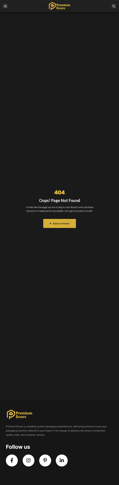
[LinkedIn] (62, 460)
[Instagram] (29, 460)
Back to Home (61, 223)
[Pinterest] (45, 460)
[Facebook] (12, 460)
